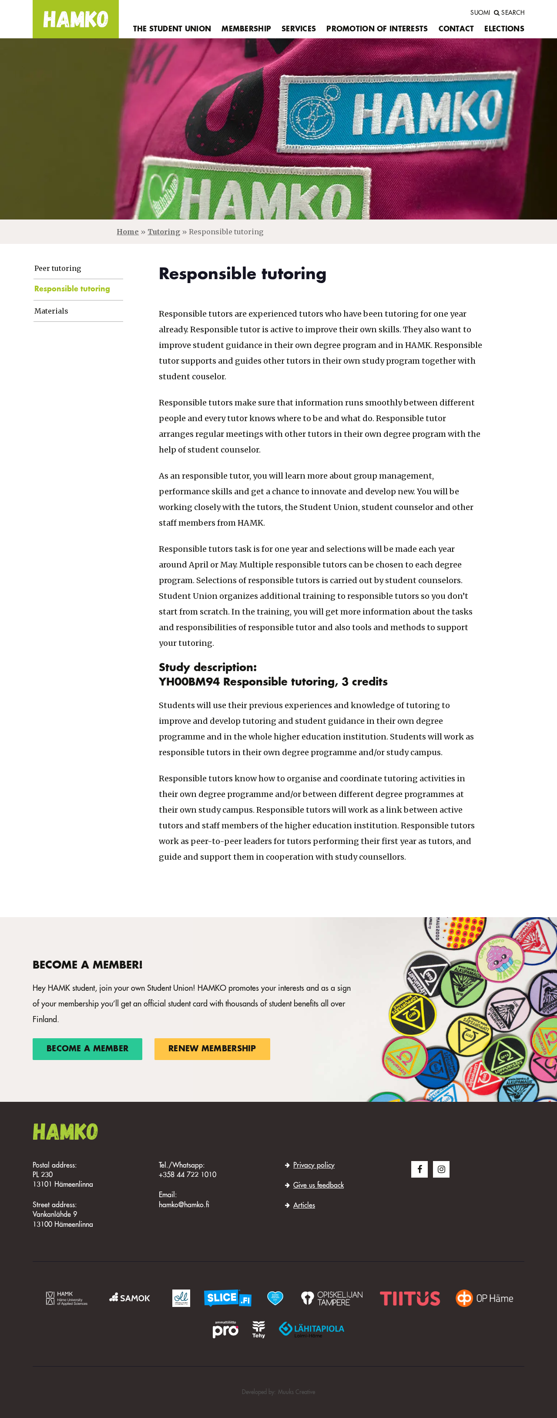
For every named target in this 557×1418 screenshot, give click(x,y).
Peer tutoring (57, 269)
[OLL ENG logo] (181, 1298)
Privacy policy (314, 1165)
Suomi (480, 13)
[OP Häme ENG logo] (484, 1298)
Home (128, 231)
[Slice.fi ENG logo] (275, 1298)
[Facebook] (419, 1169)
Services (299, 29)
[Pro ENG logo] (225, 1329)
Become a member (87, 1049)
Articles (304, 1205)
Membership (246, 29)
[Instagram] (441, 1169)
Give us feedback (318, 1185)
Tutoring (164, 231)
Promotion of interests (377, 29)
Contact (456, 29)
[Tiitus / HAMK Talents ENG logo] (410, 1298)
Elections (504, 29)
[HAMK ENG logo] (67, 1298)
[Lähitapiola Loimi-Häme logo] (311, 1329)
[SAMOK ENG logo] (131, 1298)
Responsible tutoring (72, 289)
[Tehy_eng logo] (258, 1329)
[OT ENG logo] (331, 1298)
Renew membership (212, 1049)
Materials (51, 311)
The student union (172, 29)
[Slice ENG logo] (228, 1298)
